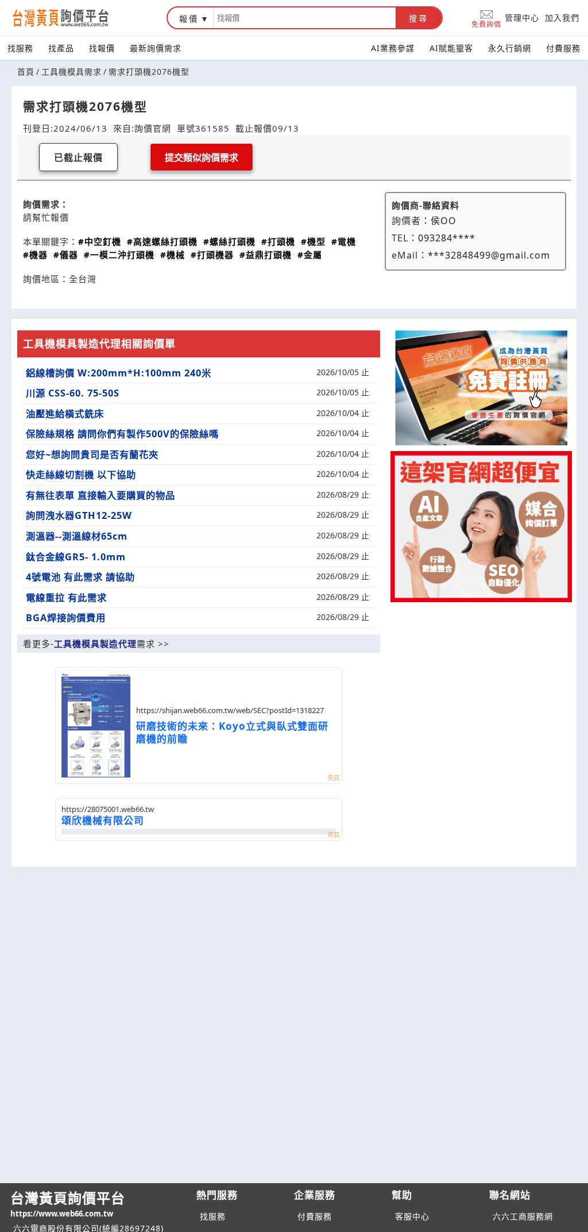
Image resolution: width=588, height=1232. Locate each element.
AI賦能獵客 (451, 48)
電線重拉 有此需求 (66, 597)
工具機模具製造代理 (95, 643)
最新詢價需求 (155, 48)
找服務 (20, 48)
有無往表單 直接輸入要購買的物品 (100, 495)
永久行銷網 (509, 48)
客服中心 (412, 1216)
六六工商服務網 (523, 1216)
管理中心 (522, 17)
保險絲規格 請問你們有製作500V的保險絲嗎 (122, 434)
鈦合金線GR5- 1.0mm (76, 556)
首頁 (25, 71)
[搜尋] (305, 17)
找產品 (61, 48)
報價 (189, 18)
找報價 (102, 48)
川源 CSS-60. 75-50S (72, 393)
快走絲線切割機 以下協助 (81, 474)
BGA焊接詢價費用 (66, 617)
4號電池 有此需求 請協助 (80, 577)
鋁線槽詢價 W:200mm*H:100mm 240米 (118, 373)
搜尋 (418, 18)
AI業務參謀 (393, 48)
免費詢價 (486, 24)
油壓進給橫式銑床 (65, 413)
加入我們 (562, 17)
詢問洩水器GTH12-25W (79, 515)
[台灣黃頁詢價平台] (72, 18)
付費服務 (563, 48)
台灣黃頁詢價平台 (67, 1203)
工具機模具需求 (71, 71)
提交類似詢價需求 (201, 158)
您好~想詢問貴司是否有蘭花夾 (92, 454)
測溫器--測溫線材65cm (76, 536)
